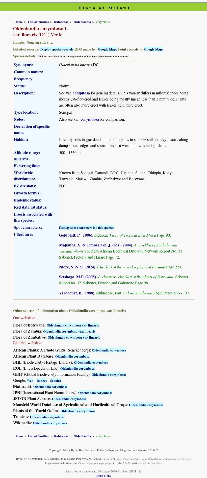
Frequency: (24, 79)
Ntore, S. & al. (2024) (77, 267)
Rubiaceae (61, 21)
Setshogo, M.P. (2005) (77, 277)
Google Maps (107, 49)
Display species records (56, 49)
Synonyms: (23, 64)
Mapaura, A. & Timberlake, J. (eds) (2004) (95, 245)
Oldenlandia (82, 21)
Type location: (26, 112)
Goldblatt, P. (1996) (75, 235)
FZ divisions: (25, 186)
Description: (24, 93)
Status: (20, 86)
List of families (38, 21)
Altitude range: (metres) (27, 155)
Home (18, 21)
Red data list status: (30, 207)
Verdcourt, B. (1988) (76, 293)
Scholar (55, 380)
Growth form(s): (28, 193)
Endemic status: (27, 200)
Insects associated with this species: (33, 217)
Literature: (23, 234)
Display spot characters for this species (86, 227)
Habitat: (21, 139)
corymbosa (90, 119)
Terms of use (103, 475)
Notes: (19, 119)
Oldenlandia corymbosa (109, 350)
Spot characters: (28, 227)
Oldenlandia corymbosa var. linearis (73, 325)
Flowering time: (27, 165)
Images (42, 380)
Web (30, 380)
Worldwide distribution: (24, 176)
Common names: (28, 71)
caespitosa (81, 93)
